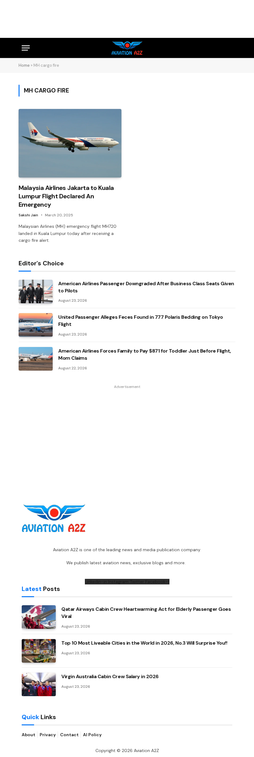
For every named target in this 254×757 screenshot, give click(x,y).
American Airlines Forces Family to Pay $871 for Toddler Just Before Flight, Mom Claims (144, 354)
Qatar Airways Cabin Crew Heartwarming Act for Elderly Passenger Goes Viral (146, 613)
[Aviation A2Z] (127, 48)
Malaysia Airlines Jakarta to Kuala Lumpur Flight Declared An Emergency (66, 196)
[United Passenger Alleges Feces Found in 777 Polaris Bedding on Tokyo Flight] (36, 325)
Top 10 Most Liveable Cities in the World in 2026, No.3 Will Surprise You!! (144, 643)
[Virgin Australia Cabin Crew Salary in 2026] (39, 684)
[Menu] (26, 48)
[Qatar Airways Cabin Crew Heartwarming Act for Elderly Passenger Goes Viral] (39, 617)
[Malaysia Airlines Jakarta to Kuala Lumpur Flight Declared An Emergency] (70, 143)
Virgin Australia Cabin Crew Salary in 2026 (110, 676)
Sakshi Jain (28, 215)
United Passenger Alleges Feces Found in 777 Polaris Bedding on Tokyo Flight (140, 320)
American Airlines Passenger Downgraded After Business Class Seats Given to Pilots (146, 287)
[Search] (229, 48)
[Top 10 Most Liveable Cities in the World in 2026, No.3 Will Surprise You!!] (39, 651)
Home (24, 65)
